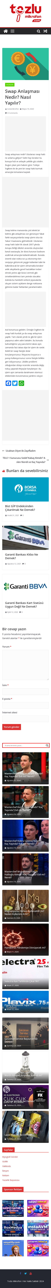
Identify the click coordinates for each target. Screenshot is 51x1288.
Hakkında (6, 1166)
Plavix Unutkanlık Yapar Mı (19, 1005)
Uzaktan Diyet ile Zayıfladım (21, 450)
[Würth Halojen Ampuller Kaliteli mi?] (25, 1067)
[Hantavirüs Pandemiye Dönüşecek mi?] (25, 940)
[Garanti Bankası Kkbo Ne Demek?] (25, 527)
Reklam (5, 1175)
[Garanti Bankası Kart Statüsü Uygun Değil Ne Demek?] (25, 576)
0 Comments (12, 113)
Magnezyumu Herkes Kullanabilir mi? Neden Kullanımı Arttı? (24, 913)
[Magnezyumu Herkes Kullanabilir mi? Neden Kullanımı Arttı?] (25, 906)
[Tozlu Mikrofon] (5, 31)
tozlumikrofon (13, 109)
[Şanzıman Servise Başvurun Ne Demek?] (25, 1034)
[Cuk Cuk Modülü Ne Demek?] (25, 1097)
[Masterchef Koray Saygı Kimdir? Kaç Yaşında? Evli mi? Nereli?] (25, 802)
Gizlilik (5, 1161)
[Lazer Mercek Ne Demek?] (25, 1127)
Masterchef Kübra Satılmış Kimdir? (23, 840)
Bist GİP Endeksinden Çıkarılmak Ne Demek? (20, 508)
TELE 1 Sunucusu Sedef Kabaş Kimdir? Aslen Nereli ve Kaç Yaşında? (24, 460)
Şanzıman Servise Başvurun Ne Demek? (21, 1040)
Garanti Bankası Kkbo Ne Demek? (21, 556)
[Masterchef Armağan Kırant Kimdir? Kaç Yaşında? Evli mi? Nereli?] (25, 768)
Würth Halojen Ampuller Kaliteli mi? (23, 1075)
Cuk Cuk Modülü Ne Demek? (20, 1101)
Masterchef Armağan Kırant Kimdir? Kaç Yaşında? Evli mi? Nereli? (24, 775)
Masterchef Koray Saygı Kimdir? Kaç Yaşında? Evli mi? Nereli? (24, 809)
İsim (5, 685)
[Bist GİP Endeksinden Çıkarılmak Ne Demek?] (25, 479)
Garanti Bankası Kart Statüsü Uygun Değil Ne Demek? (24, 604)
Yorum (6, 646)
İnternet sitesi (9, 712)
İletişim (5, 1170)
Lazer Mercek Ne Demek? (18, 1134)
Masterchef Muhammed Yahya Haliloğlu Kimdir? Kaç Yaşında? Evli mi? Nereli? (25, 874)
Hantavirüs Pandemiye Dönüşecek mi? (25, 947)
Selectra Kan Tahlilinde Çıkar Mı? (22, 981)
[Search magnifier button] (47, 745)
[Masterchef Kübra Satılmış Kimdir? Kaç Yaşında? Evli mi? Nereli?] (25, 836)
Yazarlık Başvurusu (10, 1180)
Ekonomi (9, 85)
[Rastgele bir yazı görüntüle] (45, 31)
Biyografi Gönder (10, 1157)
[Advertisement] (25, 133)
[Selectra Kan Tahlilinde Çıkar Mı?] (25, 973)
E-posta (7, 698)
